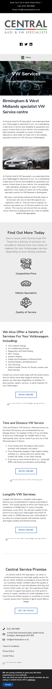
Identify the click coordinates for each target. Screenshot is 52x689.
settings (31, 680)
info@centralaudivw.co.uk (29, 9)
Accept (8, 685)
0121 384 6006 (28, 6)
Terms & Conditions (11, 646)
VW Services (28, 192)
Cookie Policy (8, 656)
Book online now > (33, 2)
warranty (39, 593)
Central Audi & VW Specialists (32, 212)
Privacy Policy (8, 651)
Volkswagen (12, 179)
